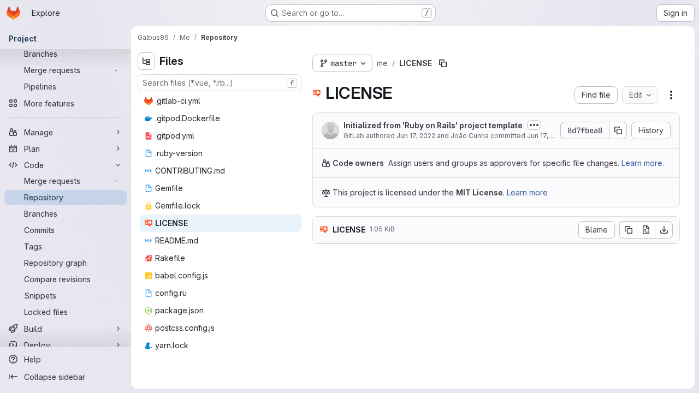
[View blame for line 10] (322, 342)
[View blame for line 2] (322, 259)
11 (356, 352)
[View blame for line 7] (322, 311)
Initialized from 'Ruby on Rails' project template (433, 125)
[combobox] (219, 82)
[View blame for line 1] (322, 248)
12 (356, 362)
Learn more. (642, 163)
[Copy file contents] (628, 230)
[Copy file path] (443, 63)
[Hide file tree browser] (146, 61)
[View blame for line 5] (322, 290)
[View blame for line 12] (322, 363)
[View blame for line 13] (322, 373)
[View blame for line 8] (322, 321)
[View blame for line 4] (322, 280)
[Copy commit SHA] (618, 130)
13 (356, 373)
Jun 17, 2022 (415, 136)
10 (356, 342)
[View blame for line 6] (322, 300)
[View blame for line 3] (322, 269)
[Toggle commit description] (534, 125)
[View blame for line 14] (322, 383)
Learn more (527, 192)
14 (356, 383)
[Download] (664, 230)
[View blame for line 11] (322, 352)
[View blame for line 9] (322, 331)
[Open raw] (646, 230)
